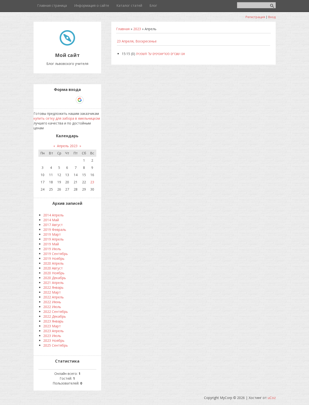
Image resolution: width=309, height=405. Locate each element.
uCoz (272, 397)
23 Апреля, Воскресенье (137, 41)
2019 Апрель (53, 239)
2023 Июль (52, 335)
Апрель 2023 (67, 146)
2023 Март (52, 326)
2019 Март (52, 234)
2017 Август (53, 224)
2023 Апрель (53, 331)
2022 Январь (53, 287)
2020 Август (53, 268)
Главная (123, 29)
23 (92, 182)
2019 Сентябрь (55, 253)
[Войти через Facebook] (63, 99)
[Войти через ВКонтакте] (54, 99)
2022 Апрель (53, 297)
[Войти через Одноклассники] (88, 99)
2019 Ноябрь (53, 258)
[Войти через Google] (80, 100)
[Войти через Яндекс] (71, 99)
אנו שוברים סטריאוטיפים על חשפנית (160, 53)
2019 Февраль (54, 229)
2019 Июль (52, 249)
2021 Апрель (53, 282)
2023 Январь (53, 321)
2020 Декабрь (54, 277)
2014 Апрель (53, 215)
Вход (272, 17)
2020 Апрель (53, 263)
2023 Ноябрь (53, 340)
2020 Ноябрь (53, 273)
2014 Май (51, 220)
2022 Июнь (52, 302)
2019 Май (51, 244)
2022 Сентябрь (55, 311)
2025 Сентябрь (55, 345)
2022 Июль (52, 306)
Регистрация (255, 17)
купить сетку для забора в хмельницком (67, 118)
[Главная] (67, 44)
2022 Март (52, 292)
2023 (137, 29)
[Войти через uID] (46, 99)
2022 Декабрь (54, 316)
